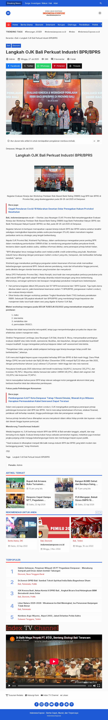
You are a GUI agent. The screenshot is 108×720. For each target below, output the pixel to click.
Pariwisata (26, 584)
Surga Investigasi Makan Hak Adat (40, 3)
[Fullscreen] (98, 685)
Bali (8, 46)
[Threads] (46, 704)
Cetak (73, 59)
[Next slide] (100, 512)
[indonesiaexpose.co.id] (54, 527)
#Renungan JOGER (33, 32)
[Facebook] (36, 704)
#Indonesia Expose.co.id (89, 32)
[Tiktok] (61, 704)
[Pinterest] (71, 704)
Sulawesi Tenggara (26, 619)
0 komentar (59, 59)
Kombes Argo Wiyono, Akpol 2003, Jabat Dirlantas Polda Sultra (49, 616)
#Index (72, 32)
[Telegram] (66, 704)
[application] (54, 661)
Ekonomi (39, 25)
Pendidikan (84, 25)
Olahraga (72, 25)
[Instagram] (41, 704)
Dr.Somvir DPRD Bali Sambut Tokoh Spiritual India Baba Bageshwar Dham (54, 580)
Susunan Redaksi (16, 695)
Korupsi (61, 25)
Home (15, 25)
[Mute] (94, 685)
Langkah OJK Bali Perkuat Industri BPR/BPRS (31, 457)
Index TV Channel (50, 695)
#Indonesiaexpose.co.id (55, 32)
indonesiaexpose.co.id (52, 544)
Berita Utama (27, 25)
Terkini (80, 541)
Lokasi (65, 695)
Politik (95, 25)
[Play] (9, 685)
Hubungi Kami (33, 695)
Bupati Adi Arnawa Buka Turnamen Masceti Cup (36, 484)
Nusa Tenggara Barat (35, 574)
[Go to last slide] (97, 512)
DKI (21, 541)
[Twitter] (56, 704)
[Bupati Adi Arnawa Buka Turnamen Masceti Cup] (15, 485)
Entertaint (50, 25)
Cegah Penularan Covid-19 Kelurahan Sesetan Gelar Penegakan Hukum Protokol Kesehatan (51, 210)
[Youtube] (51, 704)
